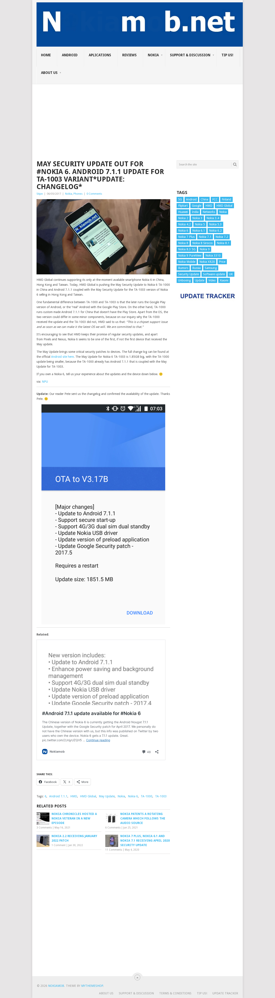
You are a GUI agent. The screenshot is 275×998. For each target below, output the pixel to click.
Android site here (62, 356)
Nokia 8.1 (223, 243)
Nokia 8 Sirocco (202, 243)
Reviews (129, 55)
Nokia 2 (183, 218)
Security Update (188, 274)
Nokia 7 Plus (186, 236)
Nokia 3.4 (212, 218)
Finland (226, 199)
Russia (196, 268)
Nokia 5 (200, 224)
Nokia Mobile (186, 261)
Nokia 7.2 (221, 236)
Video (212, 280)
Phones (77, 193)
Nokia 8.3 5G (187, 249)
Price (222, 261)
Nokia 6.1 (198, 230)
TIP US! (227, 55)
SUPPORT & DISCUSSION (190, 55)
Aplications (100, 55)
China (204, 199)
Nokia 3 (197, 218)
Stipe (40, 193)
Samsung (211, 268)
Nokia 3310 (213, 255)
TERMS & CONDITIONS (175, 993)
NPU (44, 381)
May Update (107, 796)
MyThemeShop (92, 985)
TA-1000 (146, 796)
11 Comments (113, 849)
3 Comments (44, 827)
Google (196, 205)
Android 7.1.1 (58, 796)
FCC (215, 199)
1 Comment (59, 845)
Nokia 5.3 (215, 224)
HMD (73, 796)
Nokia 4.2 (184, 224)
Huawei (183, 212)
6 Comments (113, 827)
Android (70, 55)
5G (180, 199)
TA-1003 (161, 796)
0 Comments (94, 193)
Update (199, 280)
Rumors (183, 268)
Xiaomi (224, 280)
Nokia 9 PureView (189, 255)
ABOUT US (49, 73)
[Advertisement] (137, 114)
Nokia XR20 (207, 261)
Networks (209, 212)
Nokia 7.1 (205, 236)
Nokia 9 (205, 249)
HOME (46, 55)
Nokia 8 (183, 243)
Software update (214, 274)
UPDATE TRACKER (225, 993)
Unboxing (184, 280)
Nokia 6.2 (215, 230)
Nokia (153, 55)
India (195, 212)
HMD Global (88, 796)
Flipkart (183, 205)
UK (231, 274)
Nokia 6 (133, 796)
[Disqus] (103, 914)
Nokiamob (56, 985)
